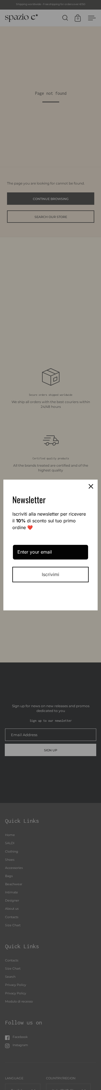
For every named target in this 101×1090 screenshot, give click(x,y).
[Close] (91, 486)
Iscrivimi (50, 574)
